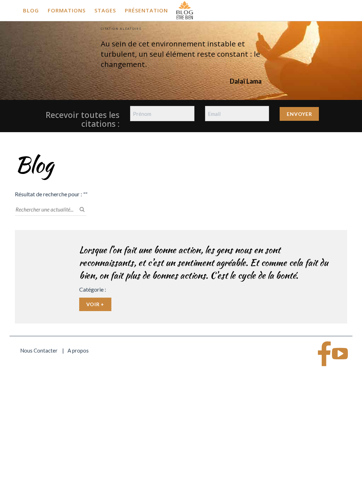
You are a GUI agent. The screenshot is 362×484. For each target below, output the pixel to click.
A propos (78, 350)
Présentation (146, 10)
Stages (105, 10)
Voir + (95, 304)
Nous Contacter (39, 350)
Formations (67, 10)
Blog (31, 10)
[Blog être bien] (184, 9)
